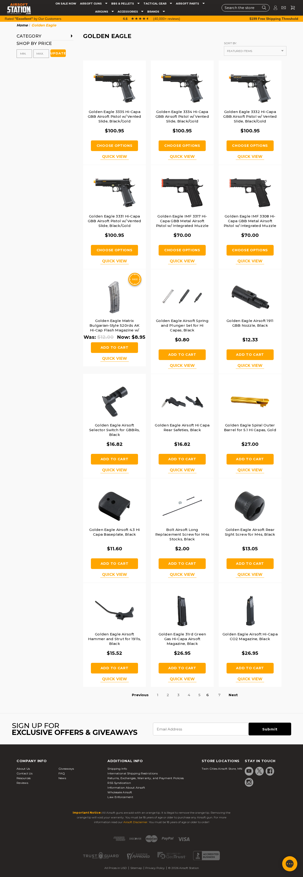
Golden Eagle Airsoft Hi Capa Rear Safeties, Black (182, 427)
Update (58, 53)
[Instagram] (249, 782)
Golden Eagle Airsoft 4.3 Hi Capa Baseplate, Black (114, 532)
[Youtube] (249, 771)
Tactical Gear (155, 3)
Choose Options (115, 145)
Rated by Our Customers (33, 19)
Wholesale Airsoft (119, 792)
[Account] (273, 7)
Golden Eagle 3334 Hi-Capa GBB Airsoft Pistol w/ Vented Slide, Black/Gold (182, 116)
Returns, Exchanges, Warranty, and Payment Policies (145, 778)
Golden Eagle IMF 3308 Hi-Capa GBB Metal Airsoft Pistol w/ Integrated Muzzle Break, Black (250, 223)
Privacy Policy (155, 868)
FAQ (61, 773)
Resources (24, 778)
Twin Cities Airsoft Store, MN (222, 768)
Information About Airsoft (126, 787)
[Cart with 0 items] (291, 7)
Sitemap (136, 868)
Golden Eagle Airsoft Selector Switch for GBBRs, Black (114, 430)
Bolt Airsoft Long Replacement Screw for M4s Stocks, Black (182, 534)
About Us (23, 768)
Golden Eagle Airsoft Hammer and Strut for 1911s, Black (114, 639)
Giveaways (66, 768)
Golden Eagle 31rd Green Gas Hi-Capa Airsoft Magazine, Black (182, 639)
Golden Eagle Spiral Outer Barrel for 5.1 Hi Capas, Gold (250, 427)
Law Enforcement (120, 797)
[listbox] (255, 51)
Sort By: (230, 43)
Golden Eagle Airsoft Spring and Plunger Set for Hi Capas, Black (182, 325)
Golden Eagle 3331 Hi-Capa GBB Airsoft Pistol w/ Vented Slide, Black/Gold (114, 221)
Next (233, 695)
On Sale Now (65, 3)
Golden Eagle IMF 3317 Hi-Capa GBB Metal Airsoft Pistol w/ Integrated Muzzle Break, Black (182, 223)
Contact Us (24, 773)
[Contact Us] (281, 7)
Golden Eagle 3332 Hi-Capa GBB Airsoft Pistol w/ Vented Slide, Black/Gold (250, 116)
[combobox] (246, 7)
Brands (153, 11)
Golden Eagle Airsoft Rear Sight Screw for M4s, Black (250, 532)
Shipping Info (117, 768)
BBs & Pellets (123, 3)
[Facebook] (270, 771)
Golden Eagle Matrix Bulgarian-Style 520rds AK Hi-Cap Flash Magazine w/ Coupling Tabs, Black (114, 327)
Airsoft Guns (91, 3)
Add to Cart (115, 347)
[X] (259, 771)
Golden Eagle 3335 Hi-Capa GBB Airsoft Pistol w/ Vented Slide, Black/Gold (114, 116)
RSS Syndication (119, 783)
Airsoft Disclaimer (135, 822)
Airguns (102, 11)
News (62, 778)
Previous (140, 695)
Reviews (22, 783)
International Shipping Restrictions (132, 773)
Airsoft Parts (188, 3)
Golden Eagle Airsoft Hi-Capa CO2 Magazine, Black (250, 636)
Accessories (128, 11)
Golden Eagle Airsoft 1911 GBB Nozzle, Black (250, 323)
